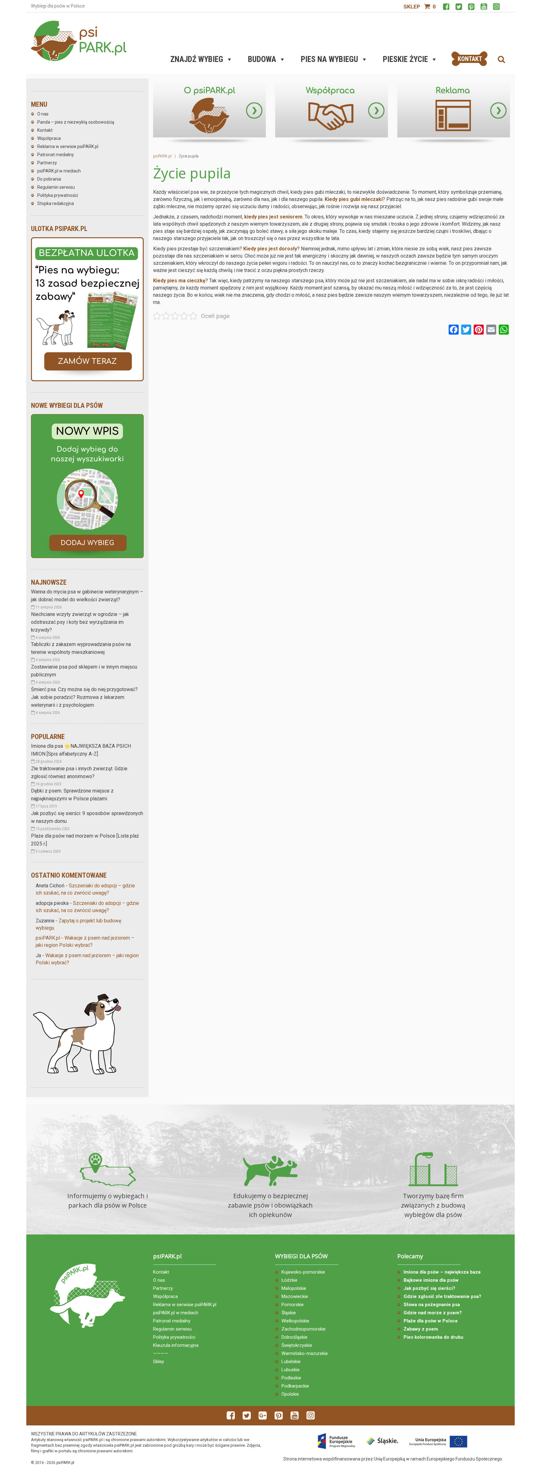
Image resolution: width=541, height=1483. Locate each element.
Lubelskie (291, 1361)
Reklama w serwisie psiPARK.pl (67, 146)
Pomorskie (292, 1304)
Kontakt (45, 130)
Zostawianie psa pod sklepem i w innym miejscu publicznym (84, 671)
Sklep (412, 6)
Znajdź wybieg (196, 59)
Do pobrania (49, 179)
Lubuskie (290, 1370)
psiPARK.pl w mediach (59, 170)
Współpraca (49, 138)
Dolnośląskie (294, 1337)
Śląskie (288, 1313)
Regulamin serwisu (56, 187)
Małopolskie (293, 1288)
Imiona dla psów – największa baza (442, 1272)
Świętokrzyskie (296, 1345)
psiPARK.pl (48, 938)
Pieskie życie (405, 59)
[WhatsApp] (503, 330)
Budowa (262, 59)
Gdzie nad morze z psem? (433, 1313)
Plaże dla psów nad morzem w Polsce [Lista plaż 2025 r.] (85, 840)
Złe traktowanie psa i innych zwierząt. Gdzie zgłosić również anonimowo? (79, 772)
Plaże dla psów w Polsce (431, 1321)
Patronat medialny (55, 154)
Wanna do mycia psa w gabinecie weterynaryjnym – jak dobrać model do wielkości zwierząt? (87, 596)
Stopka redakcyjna (55, 203)
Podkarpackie (295, 1386)
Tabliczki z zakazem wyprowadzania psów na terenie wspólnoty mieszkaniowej (81, 648)
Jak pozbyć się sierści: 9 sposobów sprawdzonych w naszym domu (87, 817)
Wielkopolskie (295, 1321)
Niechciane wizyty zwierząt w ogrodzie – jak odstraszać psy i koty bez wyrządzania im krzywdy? (80, 622)
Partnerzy (47, 162)
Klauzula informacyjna (175, 1345)
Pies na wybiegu (329, 59)
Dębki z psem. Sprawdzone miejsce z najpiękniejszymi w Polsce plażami (72, 795)
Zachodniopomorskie (303, 1329)
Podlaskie (291, 1378)
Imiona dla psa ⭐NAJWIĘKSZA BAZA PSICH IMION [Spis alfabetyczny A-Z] (81, 750)
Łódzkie (289, 1280)
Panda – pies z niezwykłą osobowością (75, 122)
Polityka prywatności (57, 195)
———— (160, 1353)
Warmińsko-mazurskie (304, 1353)
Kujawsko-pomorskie (303, 1272)
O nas (43, 113)
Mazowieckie (294, 1296)
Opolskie (290, 1394)
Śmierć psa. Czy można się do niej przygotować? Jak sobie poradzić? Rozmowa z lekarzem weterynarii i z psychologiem (84, 697)
